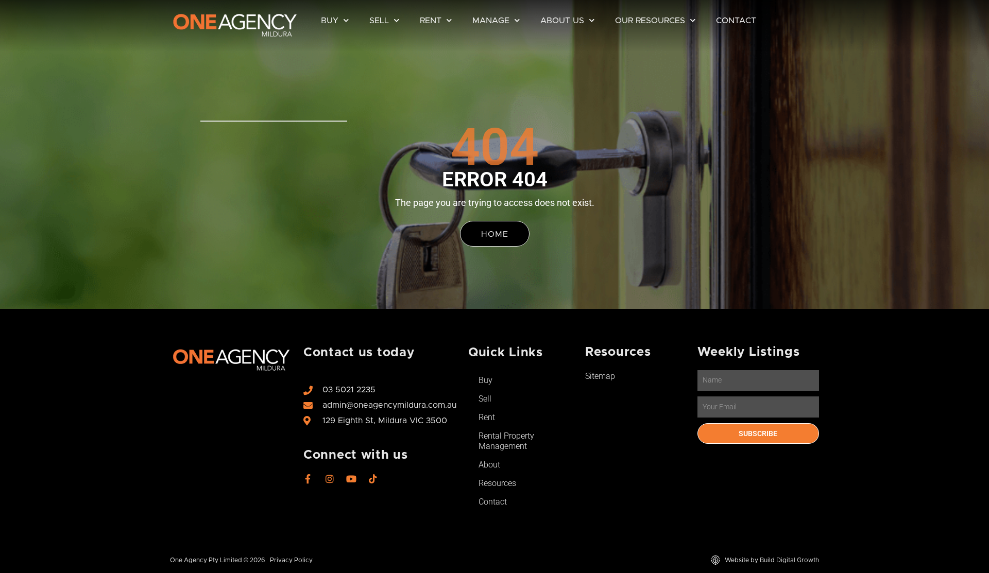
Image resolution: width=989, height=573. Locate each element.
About (489, 465)
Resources (497, 483)
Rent (430, 20)
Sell (379, 20)
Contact (736, 20)
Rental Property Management (506, 441)
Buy (329, 20)
